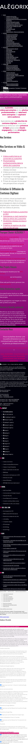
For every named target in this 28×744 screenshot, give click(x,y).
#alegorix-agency (8, 425)
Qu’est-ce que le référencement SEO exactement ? (14, 582)
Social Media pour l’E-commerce (10, 498)
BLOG (2, 533)
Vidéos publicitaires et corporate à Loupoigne (12, 157)
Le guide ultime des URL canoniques (11, 565)
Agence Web (3, 591)
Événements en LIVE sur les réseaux (11, 503)
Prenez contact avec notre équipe (14, 347)
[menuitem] (15, 23)
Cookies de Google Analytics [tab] (7, 666)
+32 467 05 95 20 (8, 414)
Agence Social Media (20, 591)
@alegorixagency (8, 454)
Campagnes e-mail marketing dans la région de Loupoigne (15, 217)
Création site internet (7, 461)
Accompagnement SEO (8, 511)
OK (0, 617)
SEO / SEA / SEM (6, 507)
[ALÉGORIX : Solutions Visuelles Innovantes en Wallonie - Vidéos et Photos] (14, 12)
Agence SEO (11, 591)
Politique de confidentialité (7, 732)
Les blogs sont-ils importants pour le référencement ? (15, 579)
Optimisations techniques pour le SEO (11, 475)
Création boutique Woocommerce (10, 464)
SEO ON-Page (6, 527)
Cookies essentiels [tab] (5, 648)
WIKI (3, 573)
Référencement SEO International (10, 513)
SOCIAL (3, 487)
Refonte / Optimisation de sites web (11, 469)
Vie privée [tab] (2, 724)
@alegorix (6, 433)
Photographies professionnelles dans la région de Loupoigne (13, 163)
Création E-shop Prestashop (9, 467)
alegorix (6, 430)
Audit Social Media (7, 490)
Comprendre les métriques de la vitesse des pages (14, 588)
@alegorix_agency (9, 422)
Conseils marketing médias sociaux (11, 501)
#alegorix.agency (8, 419)
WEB (3, 458)
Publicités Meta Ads (7, 495)
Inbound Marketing (7, 480)
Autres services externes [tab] (6, 689)
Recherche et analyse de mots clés (11, 516)
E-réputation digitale (7, 521)
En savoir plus (5, 617)
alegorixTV (7, 443)
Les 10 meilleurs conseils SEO (9, 548)
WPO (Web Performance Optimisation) (11, 483)
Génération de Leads (7, 477)
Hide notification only (13, 733)
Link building (6, 519)
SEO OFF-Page (6, 529)
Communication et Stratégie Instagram (11, 493)
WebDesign (5, 472)
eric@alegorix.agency (9, 417)
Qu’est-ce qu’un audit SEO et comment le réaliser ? (14, 563)
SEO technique (6, 524)
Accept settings (4, 733)
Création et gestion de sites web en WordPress (14, 226)
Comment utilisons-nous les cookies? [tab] (9, 626)
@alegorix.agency (8, 427)
